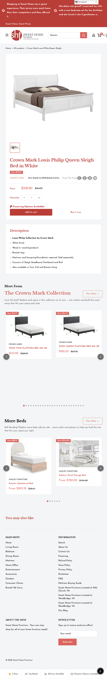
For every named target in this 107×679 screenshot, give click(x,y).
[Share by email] (95, 178)
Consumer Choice (14, 583)
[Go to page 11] (47, 405)
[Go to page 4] (31, 405)
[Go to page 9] (42, 405)
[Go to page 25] (80, 405)
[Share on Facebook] (79, 178)
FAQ (60, 579)
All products (19, 48)
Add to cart (31, 212)
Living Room (12, 547)
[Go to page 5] (33, 405)
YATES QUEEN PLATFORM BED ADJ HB (79, 346)
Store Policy (64, 565)
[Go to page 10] (45, 405)
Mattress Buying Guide (70, 583)
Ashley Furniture (18, 479)
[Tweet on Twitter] (90, 178)
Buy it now (76, 212)
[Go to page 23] (76, 405)
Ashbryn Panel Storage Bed (72, 475)
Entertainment (13, 570)
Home (8, 48)
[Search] (83, 35)
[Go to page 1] (24, 405)
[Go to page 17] (61, 405)
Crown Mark (17, 178)
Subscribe (67, 642)
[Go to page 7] (38, 405)
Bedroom (10, 551)
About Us (63, 547)
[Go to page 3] (28, 405)
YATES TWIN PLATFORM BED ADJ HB (28, 348)
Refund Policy (65, 561)
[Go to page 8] (40, 405)
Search (61, 543)
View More (91, 294)
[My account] (93, 35)
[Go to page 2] (26, 405)
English (83, 2)
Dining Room (12, 556)
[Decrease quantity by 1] (24, 198)
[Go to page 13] (52, 405)
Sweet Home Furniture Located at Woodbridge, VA (75, 596)
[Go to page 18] (64, 405)
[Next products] (101, 357)
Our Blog (63, 610)
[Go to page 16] (59, 405)
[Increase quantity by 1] (39, 198)
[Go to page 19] (66, 405)
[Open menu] (7, 35)
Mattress (10, 561)
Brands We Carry (14, 588)
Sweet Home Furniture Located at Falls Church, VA (77, 589)
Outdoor (10, 579)
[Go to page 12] (50, 405)
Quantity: (15, 198)
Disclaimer (63, 574)
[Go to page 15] (57, 405)
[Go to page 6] (35, 405)
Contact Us (64, 551)
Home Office (12, 565)
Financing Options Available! (28, 207)
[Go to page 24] (78, 405)
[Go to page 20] (69, 405)
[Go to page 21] (71, 405)
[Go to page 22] (73, 405)
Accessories (11, 574)
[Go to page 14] (54, 405)
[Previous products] (6, 357)
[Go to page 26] (83, 405)
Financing (63, 556)
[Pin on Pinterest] (85, 178)
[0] (99, 35)
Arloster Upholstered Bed (21, 483)
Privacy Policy (65, 570)
